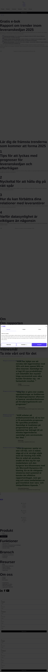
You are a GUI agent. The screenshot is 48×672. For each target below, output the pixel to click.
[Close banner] (46, 326)
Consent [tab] (8, 329)
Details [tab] (24, 329)
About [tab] (39, 329)
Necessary (9, 344)
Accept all (39, 344)
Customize (23, 344)
